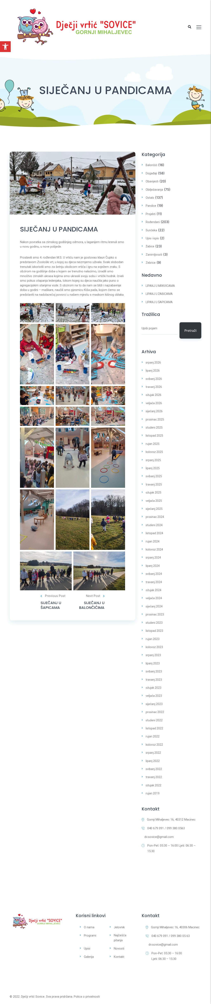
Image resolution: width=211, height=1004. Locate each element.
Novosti (119, 948)
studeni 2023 (154, 622)
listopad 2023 (154, 630)
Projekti (151, 214)
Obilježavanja (154, 189)
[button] (5, 46)
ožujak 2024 (153, 590)
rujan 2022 (152, 736)
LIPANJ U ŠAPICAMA (159, 302)
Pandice (151, 205)
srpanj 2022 (153, 752)
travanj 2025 (154, 484)
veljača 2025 (154, 500)
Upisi (87, 948)
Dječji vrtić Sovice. (33, 996)
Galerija (89, 957)
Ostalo (150, 197)
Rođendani (153, 222)
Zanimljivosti (154, 254)
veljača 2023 (154, 695)
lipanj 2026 (153, 370)
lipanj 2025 (153, 468)
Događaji (151, 173)
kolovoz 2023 (154, 647)
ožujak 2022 (153, 785)
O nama (89, 927)
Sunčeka (151, 230)
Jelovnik (119, 927)
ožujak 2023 (153, 687)
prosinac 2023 (155, 614)
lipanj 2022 (153, 761)
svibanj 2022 (154, 769)
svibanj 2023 (154, 671)
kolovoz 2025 (154, 452)
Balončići (151, 165)
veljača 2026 (154, 403)
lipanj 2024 (153, 565)
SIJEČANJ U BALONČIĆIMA (91, 605)
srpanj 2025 (153, 460)
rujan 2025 (152, 443)
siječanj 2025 (154, 508)
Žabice (150, 246)
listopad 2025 (154, 435)
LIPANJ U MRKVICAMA (160, 285)
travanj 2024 (154, 582)
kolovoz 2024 (154, 549)
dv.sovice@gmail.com (159, 837)
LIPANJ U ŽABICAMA (159, 293)
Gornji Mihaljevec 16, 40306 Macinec (175, 927)
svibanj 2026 (154, 378)
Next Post (93, 596)
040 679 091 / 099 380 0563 (166, 828)
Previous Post (55, 596)
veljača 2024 (154, 598)
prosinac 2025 (155, 419)
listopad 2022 (154, 728)
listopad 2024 (154, 533)
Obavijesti (152, 181)
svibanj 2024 (154, 573)
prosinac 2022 (155, 712)
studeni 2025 (154, 427)
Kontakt (119, 957)
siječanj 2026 (154, 411)
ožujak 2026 (153, 395)
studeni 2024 (154, 525)
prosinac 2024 (155, 517)
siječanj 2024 (154, 606)
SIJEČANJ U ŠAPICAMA (51, 605)
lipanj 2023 (153, 663)
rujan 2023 (152, 639)
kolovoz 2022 (154, 744)
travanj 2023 (154, 679)
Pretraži (190, 330)
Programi (90, 935)
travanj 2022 (154, 777)
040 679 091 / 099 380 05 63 (170, 936)
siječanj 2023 (154, 704)
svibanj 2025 (154, 476)
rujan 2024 (152, 541)
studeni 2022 (154, 720)
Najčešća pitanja (120, 937)
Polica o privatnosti (87, 996)
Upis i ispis (152, 238)
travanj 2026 (154, 387)
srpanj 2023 (153, 655)
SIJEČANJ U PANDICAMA (59, 229)
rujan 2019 (152, 793)
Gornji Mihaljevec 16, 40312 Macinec (171, 819)
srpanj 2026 (153, 362)
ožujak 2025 (153, 492)
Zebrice (151, 262)
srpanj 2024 (153, 557)
